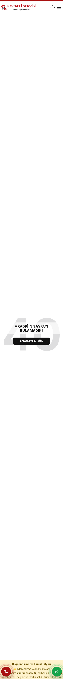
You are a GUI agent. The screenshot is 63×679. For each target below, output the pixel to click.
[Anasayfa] (20, 7)
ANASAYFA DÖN (32, 341)
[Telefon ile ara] (6, 672)
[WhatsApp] (52, 8)
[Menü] (59, 8)
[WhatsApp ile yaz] (57, 672)
